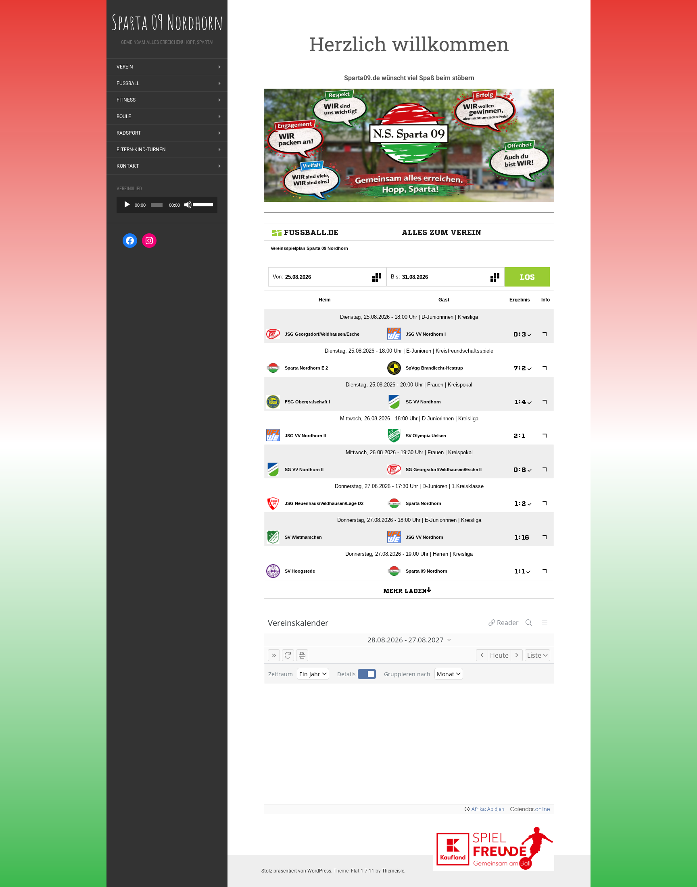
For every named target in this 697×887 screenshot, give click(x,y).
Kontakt (128, 166)
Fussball (128, 83)
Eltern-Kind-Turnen (141, 149)
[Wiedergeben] (127, 205)
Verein (125, 67)
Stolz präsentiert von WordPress (296, 871)
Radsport (129, 133)
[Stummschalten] (188, 205)
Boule (124, 116)
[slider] (203, 204)
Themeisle (393, 871)
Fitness (126, 100)
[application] (167, 205)
